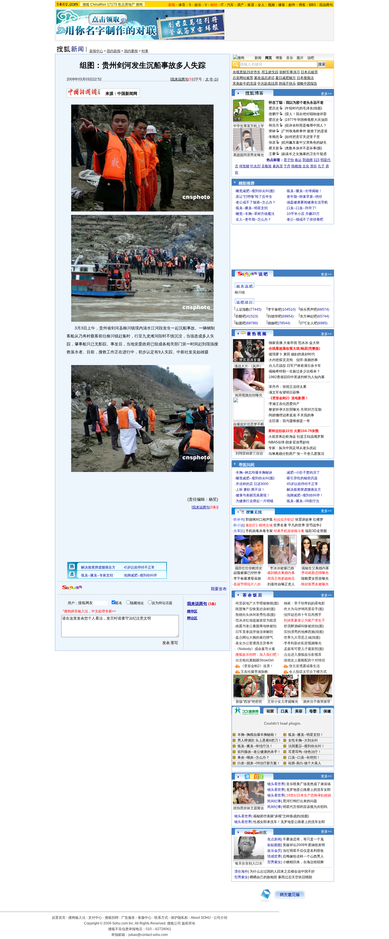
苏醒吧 (241, 316)
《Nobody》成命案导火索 (255, 649)
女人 (261, 5)
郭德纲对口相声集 (259, 520)
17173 (112, 5)
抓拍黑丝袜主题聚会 (248, 808)
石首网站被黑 (243, 78)
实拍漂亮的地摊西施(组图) (304, 632)
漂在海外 (241, 871)
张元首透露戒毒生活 (304, 666)
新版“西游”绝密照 (249, 702)
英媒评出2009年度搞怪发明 (304, 845)
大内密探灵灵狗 (281, 360)
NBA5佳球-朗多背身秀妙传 (289, 442)
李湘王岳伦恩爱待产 (284, 404)
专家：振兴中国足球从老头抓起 (292, 448)
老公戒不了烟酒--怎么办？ (256, 202)
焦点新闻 (274, 839)
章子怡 (289, 160)
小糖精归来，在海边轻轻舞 (303, 862)
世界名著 (280, 525)
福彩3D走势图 (316, 531)
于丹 (287, 166)
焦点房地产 (126, 5)
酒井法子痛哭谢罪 (316, 702)
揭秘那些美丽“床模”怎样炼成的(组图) (281, 816)
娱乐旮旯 (274, 851)
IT (222, 5)
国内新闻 (113, 51)
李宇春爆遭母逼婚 (247, 578)
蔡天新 (274, 148)
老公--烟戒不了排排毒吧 (305, 219)
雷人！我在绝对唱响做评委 (306, 114)
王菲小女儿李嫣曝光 (282, 702)
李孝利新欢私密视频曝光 (303, 643)
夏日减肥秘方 (285, 78)
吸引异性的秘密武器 (302, 478)
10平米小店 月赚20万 (303, 214)
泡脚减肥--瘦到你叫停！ (305, 495)
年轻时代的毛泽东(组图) (304, 108)
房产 (240, 5)
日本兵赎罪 (309, 72)
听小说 (239, 525)
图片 (300, 58)
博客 (302, 5)
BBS (312, 5)
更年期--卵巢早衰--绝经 (304, 197)
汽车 (230, 5)
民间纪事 (274, 801)
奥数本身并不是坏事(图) (304, 148)
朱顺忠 (274, 137)
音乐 (289, 58)
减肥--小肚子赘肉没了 (303, 472)
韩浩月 (274, 125)
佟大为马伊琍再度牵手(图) (304, 609)
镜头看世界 (275, 784)
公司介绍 (220, 918)
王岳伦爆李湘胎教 (254, 672)
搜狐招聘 (111, 918)
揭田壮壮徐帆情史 (248, 568)
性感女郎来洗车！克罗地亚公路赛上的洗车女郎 (289, 822)
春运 (298, 160)
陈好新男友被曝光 (315, 584)
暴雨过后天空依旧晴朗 (295, 877)
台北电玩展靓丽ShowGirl (255, 660)
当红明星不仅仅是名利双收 (303, 851)
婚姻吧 (273, 323)
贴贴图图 (274, 845)
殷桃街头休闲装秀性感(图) (255, 615)
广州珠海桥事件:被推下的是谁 (304, 131)
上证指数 (242, 309)
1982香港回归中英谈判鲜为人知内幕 (297, 377)
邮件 (291, 5)
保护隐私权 (179, 918)
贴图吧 (241, 323)
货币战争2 (314, 525)
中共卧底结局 (267, 83)
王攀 (272, 154)
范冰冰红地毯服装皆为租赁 (256, 620)
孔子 (321, 166)
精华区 (192, 611)
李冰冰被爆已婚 (282, 568)
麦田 (286, 354)
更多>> (326, 94)
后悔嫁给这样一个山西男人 (303, 856)
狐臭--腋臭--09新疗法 (303, 501)
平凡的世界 (296, 525)
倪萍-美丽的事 (307, 360)
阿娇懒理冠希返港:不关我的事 (291, 415)
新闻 (258, 58)
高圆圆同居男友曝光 (248, 155)
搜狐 (86, 5)
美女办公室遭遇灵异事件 (254, 643)
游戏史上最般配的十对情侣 (304, 660)
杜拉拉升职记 (284, 520)
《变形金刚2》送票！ (257, 666)
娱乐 (198, 5)
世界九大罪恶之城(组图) (302, 637)
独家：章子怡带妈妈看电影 (304, 603)
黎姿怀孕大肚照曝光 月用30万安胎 (295, 410)
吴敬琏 (266, 166)
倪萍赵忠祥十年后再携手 (303, 615)
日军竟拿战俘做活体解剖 (254, 632)
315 (317, 160)
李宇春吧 (274, 309)
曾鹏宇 (274, 114)
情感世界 (274, 856)
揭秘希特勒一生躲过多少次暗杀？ (294, 371)
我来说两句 (179, 79)
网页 (268, 58)
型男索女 (274, 862)
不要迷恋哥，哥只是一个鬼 (303, 839)
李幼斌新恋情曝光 (315, 573)
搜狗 (139, 5)
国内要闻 (131, 51)
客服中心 (144, 918)
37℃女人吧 (308, 323)
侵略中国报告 (307, 83)
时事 (145, 51)
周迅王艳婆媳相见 (281, 578)
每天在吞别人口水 (248, 863)
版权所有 (188, 923)
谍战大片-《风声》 (248, 366)
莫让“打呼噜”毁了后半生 (254, 197)
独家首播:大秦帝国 (283, 343)
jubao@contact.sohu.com (148, 935)
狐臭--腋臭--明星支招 (252, 208)
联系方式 (161, 918)
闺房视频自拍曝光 (248, 395)
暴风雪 (278, 166)
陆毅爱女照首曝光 (315, 578)
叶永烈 (255, 166)
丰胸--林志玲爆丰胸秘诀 (254, 472)
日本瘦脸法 (305, 78)
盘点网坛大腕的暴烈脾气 (254, 637)
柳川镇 (240, 292)
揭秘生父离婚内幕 (315, 568)
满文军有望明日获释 (284, 392)
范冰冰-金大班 (309, 343)
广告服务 (128, 918)
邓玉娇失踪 (270, 72)
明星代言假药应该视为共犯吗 (305, 807)
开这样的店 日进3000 (252, 484)
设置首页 (58, 918)
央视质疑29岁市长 (247, 72)
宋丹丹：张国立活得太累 (287, 387)
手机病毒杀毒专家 (259, 531)
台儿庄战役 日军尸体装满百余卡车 (295, 366)
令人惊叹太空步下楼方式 (308, 672)
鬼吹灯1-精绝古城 (259, 525)
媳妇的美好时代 (303, 354)
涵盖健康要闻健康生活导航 (307, 202)
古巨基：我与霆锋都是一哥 (289, 421)
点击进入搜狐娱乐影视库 (303, 655)
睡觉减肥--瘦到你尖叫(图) (255, 191)
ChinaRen (98, 5)
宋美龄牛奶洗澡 (245, 83)
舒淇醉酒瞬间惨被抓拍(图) (304, 626)
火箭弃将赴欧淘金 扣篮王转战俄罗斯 (296, 437)
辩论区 (192, 618)
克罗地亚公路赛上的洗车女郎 (308, 790)
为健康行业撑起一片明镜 (254, 501)
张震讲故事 (303, 520)
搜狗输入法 (76, 918)
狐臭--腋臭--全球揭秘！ (304, 191)
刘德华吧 (274, 316)
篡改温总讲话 (264, 78)
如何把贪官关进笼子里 (303, 137)
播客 (281, 5)
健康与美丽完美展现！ (253, 495)
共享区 (239, 531)
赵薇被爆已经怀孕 (247, 573)
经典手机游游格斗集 (289, 531)
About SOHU (201, 918)
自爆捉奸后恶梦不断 (248, 424)
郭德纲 (307, 160)
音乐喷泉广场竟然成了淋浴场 (308, 784)
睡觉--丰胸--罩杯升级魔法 (255, 214)
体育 (182, 5)
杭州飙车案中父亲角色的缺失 (304, 142)
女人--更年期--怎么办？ (253, 219)
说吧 (310, 58)
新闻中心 (96, 51)
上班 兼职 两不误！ (250, 490)
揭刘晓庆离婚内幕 (281, 573)
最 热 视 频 (256, 333)
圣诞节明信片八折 (247, 584)
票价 (313, 166)
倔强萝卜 (275, 354)
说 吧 (263, 274)
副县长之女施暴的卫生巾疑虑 (304, 154)
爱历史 (274, 108)
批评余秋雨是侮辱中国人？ (306, 125)
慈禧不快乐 (287, 83)
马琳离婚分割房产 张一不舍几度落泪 (296, 454)
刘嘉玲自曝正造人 (281, 584)
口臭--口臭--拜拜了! (301, 208)
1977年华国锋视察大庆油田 (307, 120)
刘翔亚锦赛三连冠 (249, 453)
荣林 (272, 131)
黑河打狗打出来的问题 (300, 801)
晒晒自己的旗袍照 (263, 877)
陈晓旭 (296, 166)
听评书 (239, 520)
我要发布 (219, 588)
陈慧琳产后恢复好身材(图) (255, 609)
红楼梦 (318, 520)
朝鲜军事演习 (289, 72)
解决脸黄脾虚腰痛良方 (304, 490)
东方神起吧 (308, 316)
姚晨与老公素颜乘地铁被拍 (256, 626)
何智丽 (244, 166)
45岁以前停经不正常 (302, 484)
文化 (305, 166)
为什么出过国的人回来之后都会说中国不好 (282, 871)
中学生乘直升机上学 (248, 126)
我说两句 (326, 5)
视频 (271, 5)
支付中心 (95, 918)
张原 (272, 142)
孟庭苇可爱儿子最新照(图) (304, 649)
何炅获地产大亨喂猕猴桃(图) (257, 603)
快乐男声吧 (308, 309)
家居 (250, 5)
